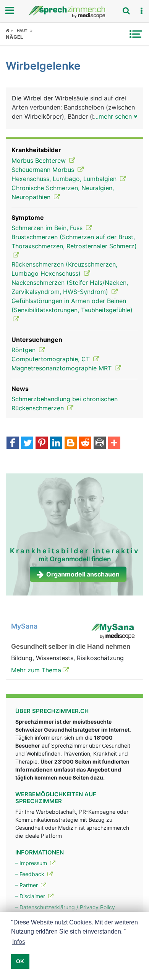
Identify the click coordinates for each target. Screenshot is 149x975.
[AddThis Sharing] (114, 443)
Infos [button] (18, 941)
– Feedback (30, 874)
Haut (22, 30)
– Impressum (32, 863)
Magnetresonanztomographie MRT (62, 368)
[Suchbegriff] (126, 10)
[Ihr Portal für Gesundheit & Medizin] (74, 12)
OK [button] (20, 961)
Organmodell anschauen (83, 574)
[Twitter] (27, 443)
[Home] (9, 30)
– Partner (27, 885)
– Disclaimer (31, 896)
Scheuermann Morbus (43, 169)
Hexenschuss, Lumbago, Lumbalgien (64, 179)
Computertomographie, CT (51, 359)
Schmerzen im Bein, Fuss (47, 228)
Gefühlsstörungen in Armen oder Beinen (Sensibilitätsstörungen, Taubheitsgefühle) (72, 305)
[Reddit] (85, 443)
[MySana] (113, 630)
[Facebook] (12, 443)
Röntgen (24, 350)
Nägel (14, 37)
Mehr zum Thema (36, 670)
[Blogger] (71, 443)
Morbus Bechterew (39, 160)
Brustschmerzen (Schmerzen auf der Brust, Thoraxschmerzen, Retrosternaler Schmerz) (74, 241)
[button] (141, 11)
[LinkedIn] (56, 443)
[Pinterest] (42, 443)
